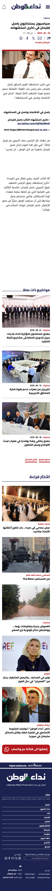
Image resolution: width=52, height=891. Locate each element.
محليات (46, 18)
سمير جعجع (44, 459)
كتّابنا (47, 805)
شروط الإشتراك (30, 874)
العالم (47, 821)
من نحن (47, 870)
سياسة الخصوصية (44, 877)
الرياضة (47, 830)
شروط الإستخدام (44, 874)
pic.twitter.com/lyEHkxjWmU (34, 124)
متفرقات (22, 799)
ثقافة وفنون (44, 826)
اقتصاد (47, 817)
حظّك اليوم (45, 838)
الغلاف (48, 799)
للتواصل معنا (30, 877)
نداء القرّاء (15, 799)
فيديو (47, 847)
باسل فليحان (31, 459)
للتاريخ (47, 842)
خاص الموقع (6, 799)
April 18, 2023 (41, 129)
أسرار (28, 799)
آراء (48, 813)
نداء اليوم (41, 799)
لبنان (47, 794)
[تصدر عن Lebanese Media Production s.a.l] (26, 777)
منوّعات (47, 834)
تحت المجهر (45, 809)
